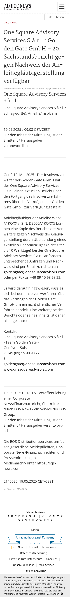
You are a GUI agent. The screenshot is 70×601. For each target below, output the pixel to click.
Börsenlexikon (35, 512)
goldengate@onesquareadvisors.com (34, 272)
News (21, 547)
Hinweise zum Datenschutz (25, 559)
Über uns (51, 559)
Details (41, 593)
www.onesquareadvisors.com (28, 369)
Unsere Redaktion (23, 565)
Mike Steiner (46, 565)
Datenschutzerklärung (33, 553)
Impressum (49, 547)
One (6, 22)
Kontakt (33, 547)
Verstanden (53, 593)
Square (13, 22)
